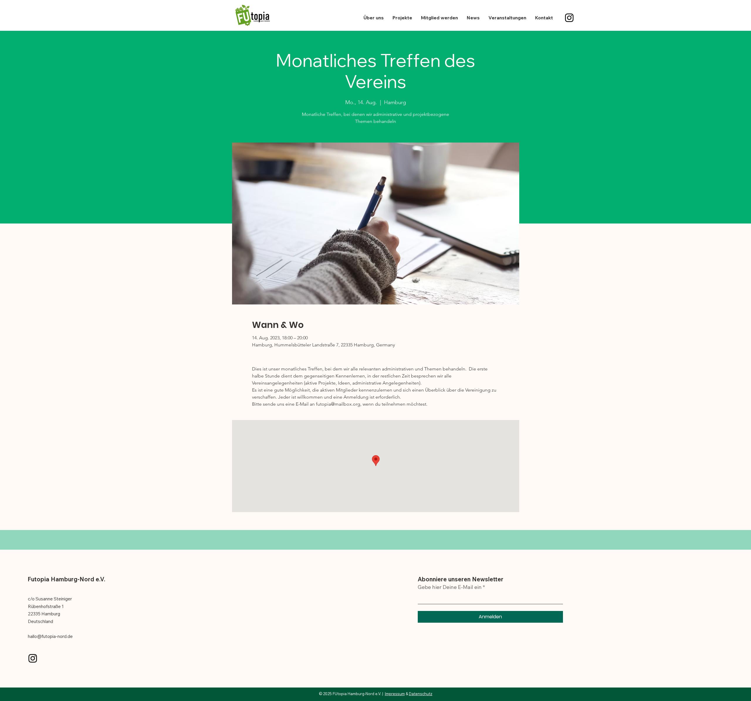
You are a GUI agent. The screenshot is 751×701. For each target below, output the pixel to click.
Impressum (395, 693)
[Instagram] (569, 17)
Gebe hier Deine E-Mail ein (450, 587)
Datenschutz (420, 693)
